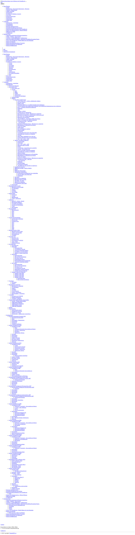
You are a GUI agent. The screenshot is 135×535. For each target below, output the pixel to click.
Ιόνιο (10, 74)
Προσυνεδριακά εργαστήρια (21, 355)
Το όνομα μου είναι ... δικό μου (24, 159)
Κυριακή (17, 481)
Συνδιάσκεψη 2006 (16, 405)
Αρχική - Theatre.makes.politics (19, 301)
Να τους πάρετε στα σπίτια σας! (24, 174)
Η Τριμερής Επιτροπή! (22, 164)
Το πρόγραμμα (15, 188)
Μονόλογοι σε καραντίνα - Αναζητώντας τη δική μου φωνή (30, 115)
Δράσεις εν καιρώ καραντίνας (21, 253)
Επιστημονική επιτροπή (20, 346)
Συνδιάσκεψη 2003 (16, 436)
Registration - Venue (16, 465)
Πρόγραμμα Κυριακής (20, 415)
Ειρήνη (19, 146)
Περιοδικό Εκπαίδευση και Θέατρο (14, 491)
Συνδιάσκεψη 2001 (16, 446)
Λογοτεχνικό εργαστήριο (17, 218)
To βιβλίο (14, 235)
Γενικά (16, 345)
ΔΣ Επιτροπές (9, 60)
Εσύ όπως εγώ (12, 236)
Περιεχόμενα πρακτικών (20, 424)
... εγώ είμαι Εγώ (21, 122)
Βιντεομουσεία (12, 208)
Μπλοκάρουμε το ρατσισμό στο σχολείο (26, 125)
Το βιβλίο (14, 191)
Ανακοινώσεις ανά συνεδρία (21, 486)
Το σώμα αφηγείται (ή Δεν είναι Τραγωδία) (27, 132)
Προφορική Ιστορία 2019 (17, 317)
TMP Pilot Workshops (17, 306)
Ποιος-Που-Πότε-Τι (19, 477)
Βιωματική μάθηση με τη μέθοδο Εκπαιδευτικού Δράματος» (31, 104)
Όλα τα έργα (14, 220)
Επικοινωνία (14, 184)
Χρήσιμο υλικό (15, 97)
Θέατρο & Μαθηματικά (11, 516)
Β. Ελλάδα (11, 65)
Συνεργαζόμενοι (15, 234)
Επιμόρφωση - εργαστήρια (12, 83)
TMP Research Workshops (18, 303)
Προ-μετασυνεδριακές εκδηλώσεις (19, 376)
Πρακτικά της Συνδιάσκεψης (21, 439)
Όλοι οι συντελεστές (19, 410)
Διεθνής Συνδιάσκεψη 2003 (15, 435)
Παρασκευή (17, 478)
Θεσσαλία (11, 66)
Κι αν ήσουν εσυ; (16, 88)
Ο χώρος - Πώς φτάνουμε (20, 407)
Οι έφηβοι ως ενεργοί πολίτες (21, 251)
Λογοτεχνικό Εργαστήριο (14, 217)
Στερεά (10, 64)
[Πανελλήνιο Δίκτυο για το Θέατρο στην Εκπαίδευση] (13, 1)
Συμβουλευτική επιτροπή (17, 365)
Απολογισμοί (18, 94)
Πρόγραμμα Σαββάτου (20, 414)
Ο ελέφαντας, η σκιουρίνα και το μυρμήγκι (27, 147)
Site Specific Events (16, 467)
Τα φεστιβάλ (14, 192)
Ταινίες (10, 509)
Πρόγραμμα (14, 335)
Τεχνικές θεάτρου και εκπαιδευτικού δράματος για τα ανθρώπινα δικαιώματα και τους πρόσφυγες (39, 106)
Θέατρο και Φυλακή (10, 511)
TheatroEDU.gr (12, 533)
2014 (13, 211)
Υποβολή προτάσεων (16, 324)
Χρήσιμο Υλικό (6, 498)
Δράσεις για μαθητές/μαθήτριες (22, 140)
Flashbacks (19, 108)
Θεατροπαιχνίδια (18, 248)
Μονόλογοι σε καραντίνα (20, 178)
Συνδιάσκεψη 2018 (16, 326)
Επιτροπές (17, 388)
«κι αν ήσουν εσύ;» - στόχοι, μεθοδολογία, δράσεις (28, 101)
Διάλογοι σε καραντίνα (20, 182)
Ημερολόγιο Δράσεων (17, 202)
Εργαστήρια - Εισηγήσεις (17, 400)
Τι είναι (13, 196)
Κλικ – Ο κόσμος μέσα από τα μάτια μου (26, 107)
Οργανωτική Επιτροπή (20, 379)
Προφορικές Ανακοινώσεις (18, 340)
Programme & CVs (16, 462)
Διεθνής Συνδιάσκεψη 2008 (15, 367)
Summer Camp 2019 (19, 274)
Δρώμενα (14, 341)
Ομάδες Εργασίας (10, 59)
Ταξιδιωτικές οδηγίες (19, 350)
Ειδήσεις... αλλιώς (21, 111)
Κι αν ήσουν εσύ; (13, 87)
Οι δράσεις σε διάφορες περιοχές (13, 61)
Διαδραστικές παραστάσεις (21, 172)
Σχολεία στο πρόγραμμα (20, 96)
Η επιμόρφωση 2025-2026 (21, 183)
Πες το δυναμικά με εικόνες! (23, 128)
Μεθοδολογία (15, 197)
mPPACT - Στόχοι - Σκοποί (18, 201)
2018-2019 (14, 254)
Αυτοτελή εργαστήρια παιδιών (21, 250)
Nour (18, 109)
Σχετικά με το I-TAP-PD (17, 296)
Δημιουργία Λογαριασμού (9, 51)
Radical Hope (12, 193)
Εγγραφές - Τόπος (16, 473)
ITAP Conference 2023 (17, 460)
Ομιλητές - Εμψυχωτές (20, 330)
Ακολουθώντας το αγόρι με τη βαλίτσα (26, 134)
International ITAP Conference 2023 (17, 459)
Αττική (10, 63)
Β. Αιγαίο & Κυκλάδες (14, 73)
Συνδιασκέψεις (9, 315)
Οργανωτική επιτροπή (19, 348)
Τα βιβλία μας (9, 497)
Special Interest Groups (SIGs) (18, 464)
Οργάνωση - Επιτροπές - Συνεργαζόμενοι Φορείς (26, 406)
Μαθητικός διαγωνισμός (20, 170)
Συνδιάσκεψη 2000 (16, 454)
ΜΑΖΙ (16, 169)
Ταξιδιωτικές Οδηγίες (19, 332)
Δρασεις (13, 189)
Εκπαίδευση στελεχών (20, 166)
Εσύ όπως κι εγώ (18, 267)
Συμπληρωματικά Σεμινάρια (18, 452)
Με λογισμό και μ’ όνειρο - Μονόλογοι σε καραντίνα (29, 113)
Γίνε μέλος (8, 75)
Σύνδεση (5, 50)
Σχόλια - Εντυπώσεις (16, 292)
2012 (13, 213)
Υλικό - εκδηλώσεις (16, 198)
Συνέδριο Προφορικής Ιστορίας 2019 (17, 316)
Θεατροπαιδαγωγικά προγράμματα (22, 260)
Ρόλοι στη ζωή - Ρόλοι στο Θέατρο (17, 512)
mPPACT (11, 199)
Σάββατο (16, 479)
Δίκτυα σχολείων (21, 153)
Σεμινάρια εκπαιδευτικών (20, 99)
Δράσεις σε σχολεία (16, 312)
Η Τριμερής (20, 131)
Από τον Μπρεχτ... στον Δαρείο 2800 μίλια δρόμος (28, 118)
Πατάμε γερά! (20, 103)
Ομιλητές (14, 483)
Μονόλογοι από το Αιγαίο (23, 145)
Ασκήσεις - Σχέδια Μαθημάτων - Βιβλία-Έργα (16, 502)
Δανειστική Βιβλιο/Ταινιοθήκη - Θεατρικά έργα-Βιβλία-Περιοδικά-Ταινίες (22, 503)
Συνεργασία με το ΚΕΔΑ (17, 240)
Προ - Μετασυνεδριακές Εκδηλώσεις (20, 417)
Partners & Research (16, 297)
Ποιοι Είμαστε (6, 54)
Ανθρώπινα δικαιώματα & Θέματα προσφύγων (16, 500)
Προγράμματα (9, 84)
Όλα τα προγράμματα (14, 85)
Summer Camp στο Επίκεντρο (18, 272)
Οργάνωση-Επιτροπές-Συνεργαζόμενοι (23, 370)
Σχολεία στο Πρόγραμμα (17, 204)
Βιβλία (10, 507)
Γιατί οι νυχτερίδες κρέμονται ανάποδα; (26, 150)
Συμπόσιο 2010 (15, 363)
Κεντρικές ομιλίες (16, 339)
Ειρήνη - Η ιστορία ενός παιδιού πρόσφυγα (27, 120)
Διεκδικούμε (9, 78)
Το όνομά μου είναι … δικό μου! (24, 121)
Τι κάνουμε (5, 82)
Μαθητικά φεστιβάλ (10, 496)
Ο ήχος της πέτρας (21, 126)
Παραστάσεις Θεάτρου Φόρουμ (22, 269)
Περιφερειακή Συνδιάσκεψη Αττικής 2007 (18, 377)
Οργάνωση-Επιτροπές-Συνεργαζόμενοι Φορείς (25, 329)
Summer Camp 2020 (19, 273)
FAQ (16, 90)
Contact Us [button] (3, 530)
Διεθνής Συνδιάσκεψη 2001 (15, 445)
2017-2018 (14, 263)
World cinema (20, 127)
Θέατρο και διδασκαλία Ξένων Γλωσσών (15, 514)
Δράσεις (13, 98)
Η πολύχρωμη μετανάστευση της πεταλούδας (27, 173)
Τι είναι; (13, 89)
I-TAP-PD (11, 294)
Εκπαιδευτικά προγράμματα (21, 270)
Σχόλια (16, 408)
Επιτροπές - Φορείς (16, 472)
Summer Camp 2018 (19, 275)
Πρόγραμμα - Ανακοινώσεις (18, 320)
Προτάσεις (17, 331)
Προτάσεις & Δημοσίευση (20, 471)
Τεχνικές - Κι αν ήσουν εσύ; (23, 149)
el (4, 49)
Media (16, 92)
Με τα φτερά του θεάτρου (20, 256)
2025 (10, 493)
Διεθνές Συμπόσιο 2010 (14, 362)
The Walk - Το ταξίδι (19, 180)
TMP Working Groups (17, 305)
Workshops (14, 463)
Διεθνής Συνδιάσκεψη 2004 (15, 420)
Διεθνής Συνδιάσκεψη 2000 (15, 453)
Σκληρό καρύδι (20, 130)
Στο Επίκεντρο (12, 244)
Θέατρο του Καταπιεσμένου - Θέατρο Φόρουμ (16, 495)
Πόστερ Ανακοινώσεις (17, 434)
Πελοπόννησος (12, 69)
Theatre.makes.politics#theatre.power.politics (19, 300)
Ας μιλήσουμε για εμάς (20, 249)
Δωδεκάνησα (12, 71)
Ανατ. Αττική (15, 241)
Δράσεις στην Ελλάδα (17, 232)
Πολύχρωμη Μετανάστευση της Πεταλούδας (27, 154)
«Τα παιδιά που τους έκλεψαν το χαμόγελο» (27, 165)
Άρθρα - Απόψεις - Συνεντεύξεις (13, 501)
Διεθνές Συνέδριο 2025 (14, 468)
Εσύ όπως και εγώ (19, 258)
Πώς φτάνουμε (18, 474)
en (1, 2)
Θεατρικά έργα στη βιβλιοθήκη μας (17, 505)
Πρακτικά (14, 457)
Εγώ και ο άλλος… (21, 102)
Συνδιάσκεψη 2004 (16, 421)
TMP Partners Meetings (17, 302)
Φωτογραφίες (15, 207)
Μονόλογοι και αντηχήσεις (23, 117)
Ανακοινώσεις (9, 79)
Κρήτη (10, 70)
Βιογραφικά (14, 383)
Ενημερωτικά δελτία (10, 77)
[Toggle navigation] (26, 1)
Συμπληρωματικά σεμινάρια (18, 433)
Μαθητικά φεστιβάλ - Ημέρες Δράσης (23, 168)
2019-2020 (14, 246)
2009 (13, 229)
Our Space (17, 177)
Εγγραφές (14, 334)
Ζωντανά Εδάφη (21, 163)
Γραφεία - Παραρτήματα (11, 58)
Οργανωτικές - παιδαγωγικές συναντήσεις (21, 313)
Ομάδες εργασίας (16, 357)
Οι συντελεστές (15, 291)
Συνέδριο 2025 (15, 469)
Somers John (9, 80)
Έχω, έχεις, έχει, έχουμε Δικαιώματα (25, 116)
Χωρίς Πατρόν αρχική (17, 310)
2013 (13, 212)
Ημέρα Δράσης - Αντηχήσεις (18, 293)
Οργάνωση (14, 194)
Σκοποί (7, 55)
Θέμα (13, 319)
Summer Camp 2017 (19, 277)
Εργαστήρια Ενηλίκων (20, 259)
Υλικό (13, 206)
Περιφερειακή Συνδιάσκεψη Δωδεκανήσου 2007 (20, 395)
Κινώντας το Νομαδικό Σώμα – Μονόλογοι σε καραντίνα (30, 123)
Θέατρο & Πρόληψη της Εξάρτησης (14, 515)
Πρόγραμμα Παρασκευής (20, 412)
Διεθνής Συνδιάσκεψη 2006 (15, 403)
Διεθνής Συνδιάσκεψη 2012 (15, 343)
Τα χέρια (19, 135)
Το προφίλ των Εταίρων (17, 203)
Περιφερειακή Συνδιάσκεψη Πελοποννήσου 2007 (20, 386)
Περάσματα (20, 142)
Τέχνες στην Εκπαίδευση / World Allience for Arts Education (19, 510)
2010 (13, 216)
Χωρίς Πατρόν (12, 308)
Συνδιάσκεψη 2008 (16, 368)
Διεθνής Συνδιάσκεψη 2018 (15, 325)
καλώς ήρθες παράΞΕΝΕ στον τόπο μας (26, 136)
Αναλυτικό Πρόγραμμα (17, 381)
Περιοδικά (11, 506)
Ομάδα (16, 93)
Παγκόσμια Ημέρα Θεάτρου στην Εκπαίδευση (16, 492)
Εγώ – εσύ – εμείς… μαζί (23, 139)
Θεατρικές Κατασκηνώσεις (12, 490)
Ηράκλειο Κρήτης (16, 243)
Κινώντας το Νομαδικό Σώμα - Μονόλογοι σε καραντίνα (30, 158)
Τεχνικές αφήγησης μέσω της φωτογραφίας (27, 137)
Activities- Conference (17, 298)
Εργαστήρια (14, 321)
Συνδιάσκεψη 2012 (16, 344)
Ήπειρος (11, 68)
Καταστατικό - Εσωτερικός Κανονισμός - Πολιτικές (17, 56)
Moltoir (10, 307)
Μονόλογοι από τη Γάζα (14, 230)
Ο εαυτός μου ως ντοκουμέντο (24, 112)
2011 (13, 215)
